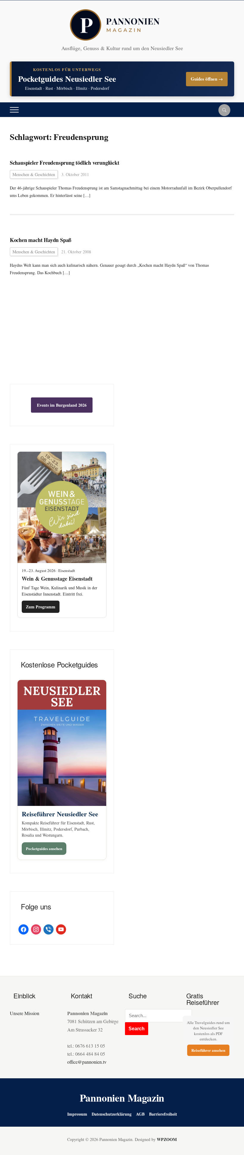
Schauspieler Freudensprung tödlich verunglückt (64, 162)
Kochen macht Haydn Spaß (40, 240)
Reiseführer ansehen (208, 1050)
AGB (140, 1114)
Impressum (77, 1114)
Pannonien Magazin (122, 1097)
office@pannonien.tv (87, 1062)
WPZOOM (167, 1139)
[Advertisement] (62, 339)
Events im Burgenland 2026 (62, 405)
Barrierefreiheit (163, 1114)
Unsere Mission (24, 1013)
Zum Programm (40, 607)
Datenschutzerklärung (112, 1114)
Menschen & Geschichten (33, 174)
